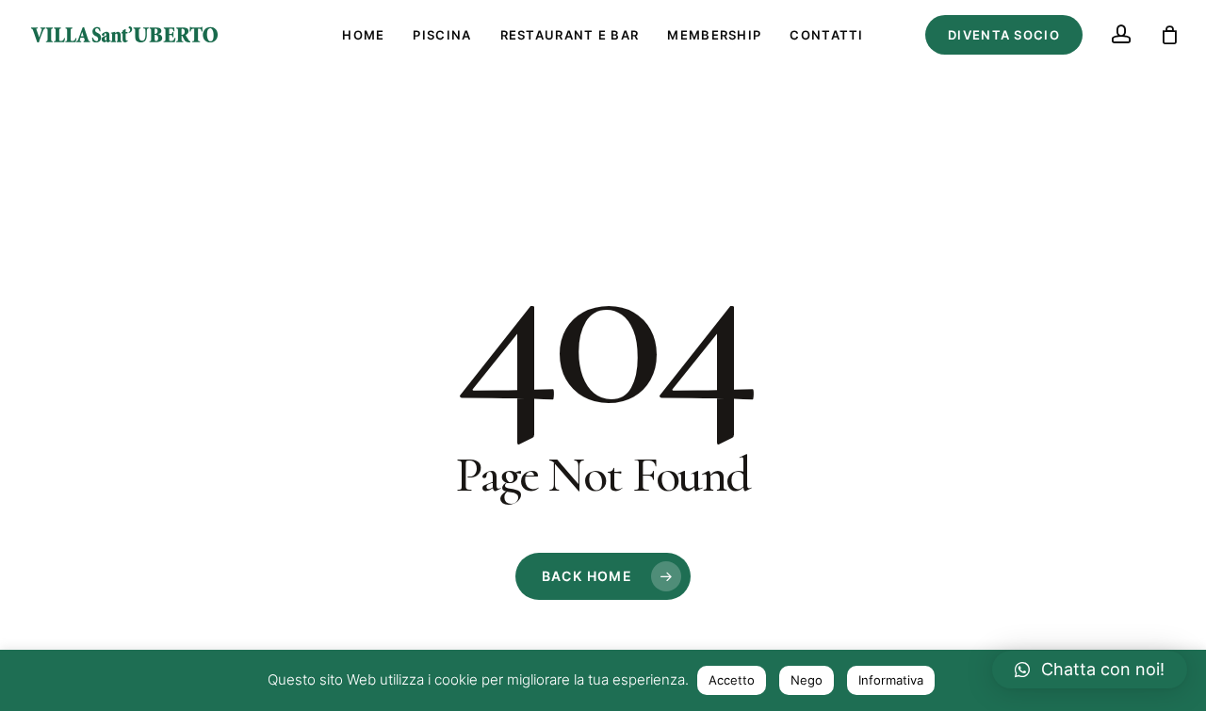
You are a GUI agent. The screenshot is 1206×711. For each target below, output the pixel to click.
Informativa (890, 679)
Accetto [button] (732, 679)
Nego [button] (806, 679)
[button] (1089, 669)
